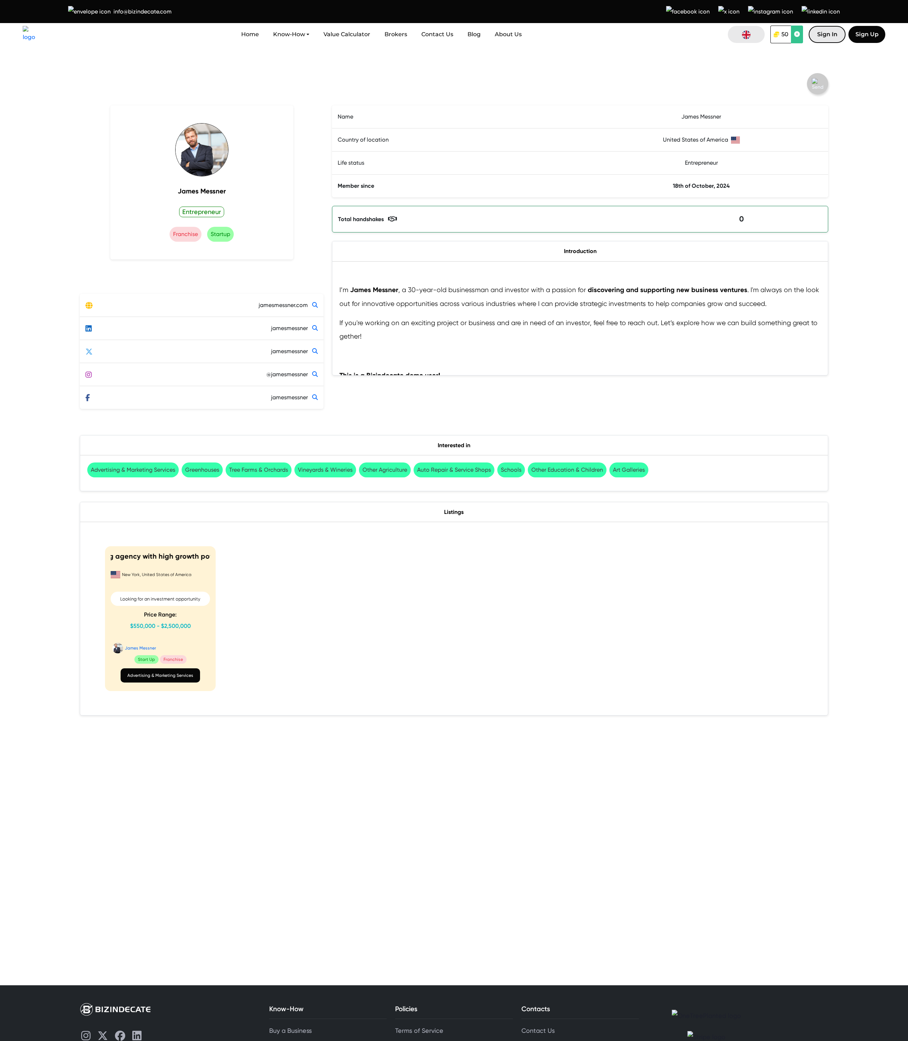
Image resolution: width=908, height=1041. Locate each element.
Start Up (146, 659)
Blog (474, 34)
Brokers (395, 34)
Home (250, 34)
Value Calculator (346, 34)
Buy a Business (290, 1031)
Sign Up (867, 34)
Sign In (827, 34)
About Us (508, 34)
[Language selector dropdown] (746, 34)
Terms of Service (419, 1031)
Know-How (289, 34)
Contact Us (437, 34)
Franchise (173, 659)
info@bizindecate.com (143, 11)
